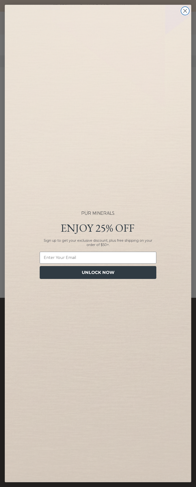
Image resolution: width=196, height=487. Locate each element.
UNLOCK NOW (98, 272)
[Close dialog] (185, 11)
